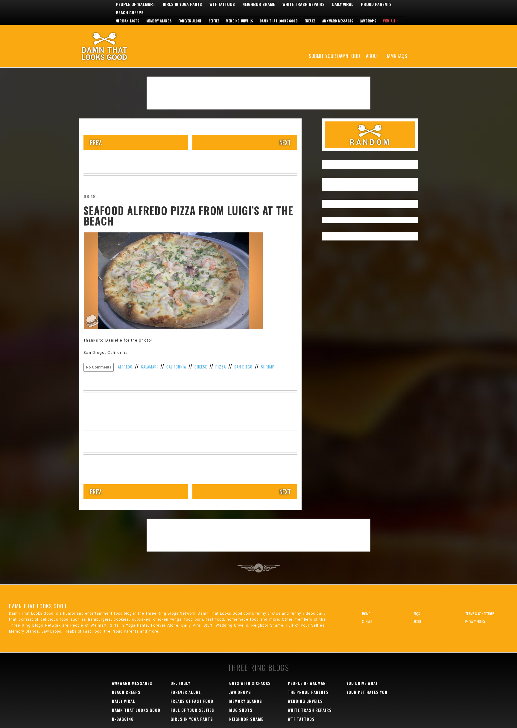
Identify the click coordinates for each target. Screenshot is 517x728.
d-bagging (123, 719)
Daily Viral (342, 4)
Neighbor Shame (258, 4)
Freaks (310, 21)
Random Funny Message (370, 134)
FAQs (416, 613)
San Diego (243, 367)
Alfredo (125, 367)
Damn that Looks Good (279, 21)
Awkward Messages (337, 21)
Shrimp (268, 367)
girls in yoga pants (192, 719)
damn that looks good (136, 710)
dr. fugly (180, 683)
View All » (391, 21)
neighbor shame (246, 719)
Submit (367, 621)
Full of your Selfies (192, 710)
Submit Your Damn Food (334, 55)
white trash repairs (310, 710)
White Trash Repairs (303, 4)
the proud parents (308, 692)
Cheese (200, 367)
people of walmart (308, 683)
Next (285, 142)
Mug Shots (241, 710)
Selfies (214, 21)
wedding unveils (305, 701)
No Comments (98, 367)
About (372, 55)
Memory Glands (159, 21)
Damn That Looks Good (115, 46)
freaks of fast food (192, 701)
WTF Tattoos (222, 4)
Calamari (149, 367)
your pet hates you (366, 692)
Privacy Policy (475, 621)
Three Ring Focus (258, 567)
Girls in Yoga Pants (182, 4)
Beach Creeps (130, 13)
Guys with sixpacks (250, 683)
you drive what (362, 683)
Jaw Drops (240, 692)
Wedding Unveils (239, 21)
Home (366, 613)
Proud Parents (376, 4)
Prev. (96, 142)
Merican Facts (127, 21)
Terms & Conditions (479, 613)
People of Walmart (135, 4)
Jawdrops (368, 21)
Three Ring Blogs (258, 667)
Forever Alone (190, 21)
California (176, 367)
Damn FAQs (396, 55)
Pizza (220, 367)
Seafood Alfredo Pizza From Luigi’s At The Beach (188, 215)
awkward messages (132, 683)
